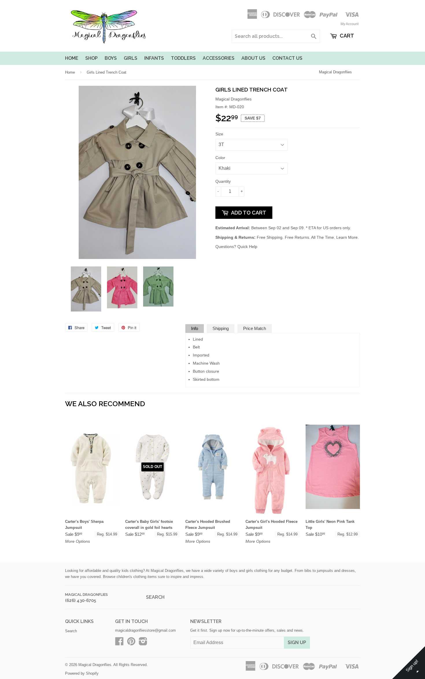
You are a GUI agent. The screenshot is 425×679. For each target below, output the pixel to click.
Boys (111, 58)
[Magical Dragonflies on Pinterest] (131, 643)
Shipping (220, 328)
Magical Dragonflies (335, 72)
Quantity (223, 181)
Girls (130, 58)
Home (71, 58)
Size (219, 134)
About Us (253, 58)
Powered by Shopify (82, 673)
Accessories (218, 58)
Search (155, 597)
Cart (346, 36)
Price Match (254, 328)
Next (200, 288)
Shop (91, 58)
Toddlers (183, 58)
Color (220, 157)
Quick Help (247, 246)
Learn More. (347, 237)
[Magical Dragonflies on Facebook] (119, 643)
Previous (74, 288)
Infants (154, 58)
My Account (350, 24)
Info (194, 328)
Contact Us (287, 58)
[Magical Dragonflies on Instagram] (143, 643)
